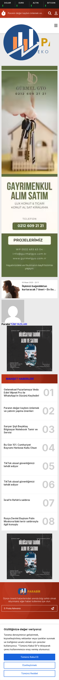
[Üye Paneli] (54, 13)
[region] (29, 652)
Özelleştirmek (29, 665)
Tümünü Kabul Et (29, 657)
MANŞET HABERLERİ (20, 378)
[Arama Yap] (48, 13)
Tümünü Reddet (29, 673)
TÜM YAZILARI (18, 324)
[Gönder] (53, 608)
